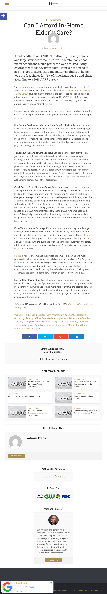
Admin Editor (58, 48)
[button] (3, 16)
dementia (71, 314)
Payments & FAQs (76, 590)
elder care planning (58, 318)
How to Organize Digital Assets (83, 397)
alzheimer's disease (25, 314)
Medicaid (18, 255)
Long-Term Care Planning (65, 321)
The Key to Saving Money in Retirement (24, 396)
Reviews (65, 590)
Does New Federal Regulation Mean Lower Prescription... (37, 412)
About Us (88, 590)
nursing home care (57, 325)
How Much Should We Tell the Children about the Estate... (85, 384)
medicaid (84, 321)
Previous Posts (53, 19)
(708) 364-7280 (53, 476)
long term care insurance (37, 321)
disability (82, 314)
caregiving (59, 314)
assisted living (44, 314)
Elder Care (41, 318)
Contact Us (97, 590)
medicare (41, 325)
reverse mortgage (31, 328)
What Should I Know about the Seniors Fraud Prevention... (38, 384)
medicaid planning (25, 325)
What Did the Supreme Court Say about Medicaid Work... (85, 411)
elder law (74, 318)
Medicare (87, 235)
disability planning (25, 318)
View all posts (16, 455)
